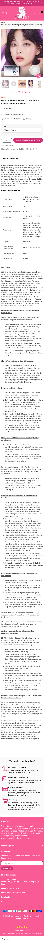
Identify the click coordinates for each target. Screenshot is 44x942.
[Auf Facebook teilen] (16, 92)
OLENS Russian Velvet (32, 149)
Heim (3, 22)
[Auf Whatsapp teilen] (30, 92)
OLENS (3, 98)
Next (41, 54)
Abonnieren (7, 868)
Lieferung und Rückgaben (12, 119)
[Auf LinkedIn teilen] (26, 92)
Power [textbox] (6, 126)
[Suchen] (7, 13)
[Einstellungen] (35, 13)
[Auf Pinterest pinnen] (23, 92)
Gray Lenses (13, 149)
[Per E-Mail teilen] (33, 92)
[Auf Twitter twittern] (19, 92)
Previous (3, 54)
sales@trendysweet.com (15, 893)
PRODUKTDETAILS (10, 159)
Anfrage (28, 119)
